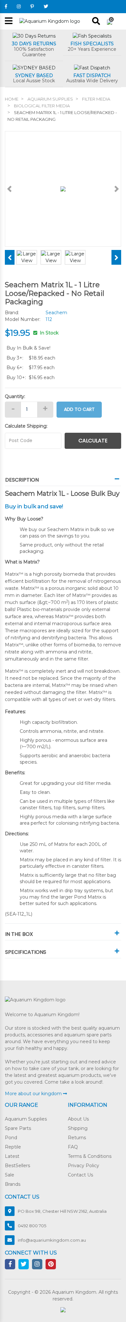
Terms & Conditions (89, 1156)
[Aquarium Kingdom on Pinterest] (32, 6)
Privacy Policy (83, 1165)
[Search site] (96, 21)
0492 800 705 (32, 1225)
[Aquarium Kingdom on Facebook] (6, 6)
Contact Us (80, 1175)
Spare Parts (18, 1128)
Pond (11, 1137)
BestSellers (17, 1165)
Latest (12, 1156)
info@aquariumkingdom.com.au (52, 1240)
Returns (77, 1137)
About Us (78, 1119)
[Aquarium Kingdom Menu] (9, 21)
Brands (12, 1184)
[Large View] (27, 257)
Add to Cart (79, 409)
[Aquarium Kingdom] (49, 21)
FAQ (73, 1147)
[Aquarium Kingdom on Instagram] (19, 6)
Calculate (93, 440)
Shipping (78, 1128)
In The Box (19, 934)
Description (22, 480)
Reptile (13, 1147)
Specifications (25, 952)
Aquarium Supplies (26, 1119)
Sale (9, 1175)
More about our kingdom (34, 1093)
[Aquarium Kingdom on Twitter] (46, 6)
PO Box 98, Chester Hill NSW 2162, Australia (62, 1211)
